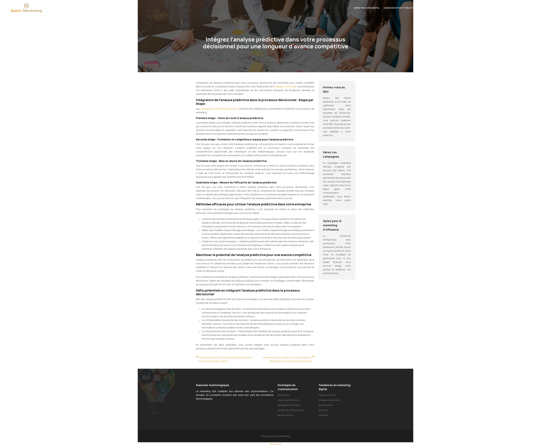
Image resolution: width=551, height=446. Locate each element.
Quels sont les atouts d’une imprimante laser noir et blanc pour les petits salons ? (225, 359)
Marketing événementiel (367, 7)
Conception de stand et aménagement (439, 7)
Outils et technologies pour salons (484, 7)
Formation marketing (520, 7)
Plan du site (276, 444)
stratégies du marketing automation (219, 108)
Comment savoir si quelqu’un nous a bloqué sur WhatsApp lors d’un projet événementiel (287, 359)
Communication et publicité (399, 7)
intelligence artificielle (285, 86)
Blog (539, 7)
